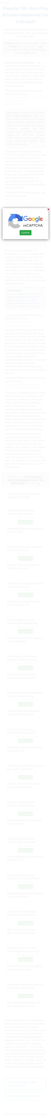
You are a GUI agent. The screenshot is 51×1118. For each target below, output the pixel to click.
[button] (25, 559)
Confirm (25, 232)
